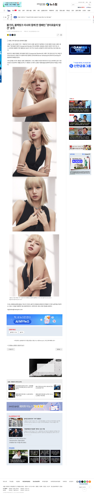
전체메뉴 (4, 10)
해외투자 (51, 10)
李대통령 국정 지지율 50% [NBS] (17, 442)
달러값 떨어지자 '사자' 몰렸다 (32, 419)
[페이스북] (80, 482)
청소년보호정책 (36, 481)
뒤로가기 (11, 349)
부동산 (68, 10)
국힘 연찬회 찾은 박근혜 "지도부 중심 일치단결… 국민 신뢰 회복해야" (45, 460)
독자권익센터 (45, 481)
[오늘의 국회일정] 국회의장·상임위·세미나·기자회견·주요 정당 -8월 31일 (35, 17)
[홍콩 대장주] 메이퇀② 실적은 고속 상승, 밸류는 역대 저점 (44, 394)
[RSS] (90, 482)
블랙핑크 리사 (13, 332)
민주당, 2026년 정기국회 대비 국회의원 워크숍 (55, 460)
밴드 (15, 35)
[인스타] (87, 482)
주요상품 (11, 481)
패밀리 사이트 (82, 487)
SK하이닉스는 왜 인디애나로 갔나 (17, 438)
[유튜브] (77, 482)
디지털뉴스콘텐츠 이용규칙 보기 (16, 345)
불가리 (21, 332)
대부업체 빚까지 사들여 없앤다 (17, 440)
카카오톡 (8, 35)
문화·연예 (78, 10)
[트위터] (82, 482)
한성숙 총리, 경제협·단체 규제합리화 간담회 (55, 453)
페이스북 (10, 35)
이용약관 (65, 481)
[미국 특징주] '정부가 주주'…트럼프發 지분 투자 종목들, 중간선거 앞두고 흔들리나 (24, 387)
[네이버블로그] (85, 482)
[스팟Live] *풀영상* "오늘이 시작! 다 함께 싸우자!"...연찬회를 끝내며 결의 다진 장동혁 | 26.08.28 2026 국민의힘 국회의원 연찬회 (80, 124)
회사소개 (5, 481)
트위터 (12, 35)
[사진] (16, 422)
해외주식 (81, 7)
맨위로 (58, 349)
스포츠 (84, 10)
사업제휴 (18, 481)
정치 (23, 10)
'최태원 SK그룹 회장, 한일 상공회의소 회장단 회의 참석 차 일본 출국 (18, 460)
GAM (89, 10)
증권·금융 (62, 10)
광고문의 (71, 481)
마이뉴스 (88, 7)
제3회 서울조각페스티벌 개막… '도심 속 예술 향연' (34, 453)
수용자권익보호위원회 (55, 481)
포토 (19, 10)
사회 (38, 10)
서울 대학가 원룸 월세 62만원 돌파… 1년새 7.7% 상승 (45, 453)
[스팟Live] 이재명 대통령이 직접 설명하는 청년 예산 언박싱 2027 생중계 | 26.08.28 (79, 137)
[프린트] (61, 35)
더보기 (89, 17)
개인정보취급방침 (26, 481)
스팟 (71, 98)
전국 (73, 10)
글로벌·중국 (44, 10)
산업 (57, 10)
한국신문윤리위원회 (84, 484)
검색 (89, 4)
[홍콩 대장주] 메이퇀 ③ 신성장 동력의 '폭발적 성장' (24, 394)
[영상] (80, 106)
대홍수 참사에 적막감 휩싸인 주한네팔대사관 (34, 460)
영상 (13, 10)
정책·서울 (28, 10)
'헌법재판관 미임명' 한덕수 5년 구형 (34, 429)
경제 (34, 10)
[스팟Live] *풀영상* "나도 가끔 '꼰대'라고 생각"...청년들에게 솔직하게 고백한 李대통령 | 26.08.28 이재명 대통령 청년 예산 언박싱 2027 (80, 110)
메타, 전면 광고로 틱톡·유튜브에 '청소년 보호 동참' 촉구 (44, 387)
